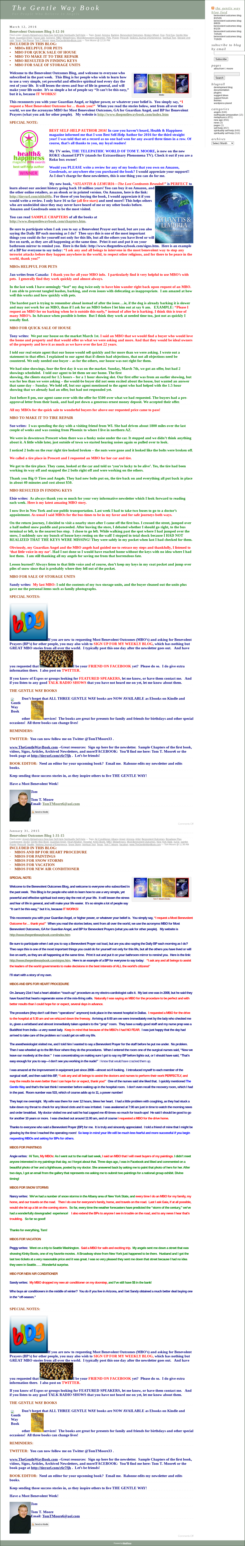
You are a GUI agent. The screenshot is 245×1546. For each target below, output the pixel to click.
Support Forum (221, 98)
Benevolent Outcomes (131, 35)
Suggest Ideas (221, 95)
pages (217, 125)
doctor (26, 842)
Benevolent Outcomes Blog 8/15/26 (227, 16)
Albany (114, 839)
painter (184, 842)
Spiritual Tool (169, 38)
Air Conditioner (102, 839)
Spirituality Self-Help (74, 35)
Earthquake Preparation (226, 115)
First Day (170, 35)
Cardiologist (16, 842)
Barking (115, 35)
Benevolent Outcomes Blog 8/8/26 (227, 22)
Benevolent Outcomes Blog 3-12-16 (37, 31)
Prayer (115, 38)
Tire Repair (28, 40)
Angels (26, 35)
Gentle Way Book (40, 842)
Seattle (30, 844)
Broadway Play (173, 839)
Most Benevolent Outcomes (91, 38)
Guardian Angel (24, 38)
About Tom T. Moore (223, 68)
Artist (137, 839)
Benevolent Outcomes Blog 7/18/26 (227, 38)
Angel (98, 35)
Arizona (106, 35)
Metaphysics (36, 35)
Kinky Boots (99, 842)
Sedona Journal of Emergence (145, 38)
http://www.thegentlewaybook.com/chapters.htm (47, 221)
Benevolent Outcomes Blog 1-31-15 (37, 835)
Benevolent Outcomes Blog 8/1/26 (227, 27)
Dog (162, 35)
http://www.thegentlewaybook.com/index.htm (133, 114)
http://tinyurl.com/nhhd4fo (31, 196)
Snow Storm (74, 844)
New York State (164, 842)
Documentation (221, 90)
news (216, 122)
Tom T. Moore (42, 40)
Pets (108, 38)
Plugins (217, 92)
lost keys (50, 38)
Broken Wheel (151, 35)
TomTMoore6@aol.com (61, 804)
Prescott (124, 38)
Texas (18, 40)
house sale (39, 38)
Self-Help (59, 35)
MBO (58, 38)
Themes (217, 100)
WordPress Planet (223, 103)
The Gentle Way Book (56, 8)
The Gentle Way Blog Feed (226, 10)
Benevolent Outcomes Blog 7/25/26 (227, 32)
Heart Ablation (74, 842)
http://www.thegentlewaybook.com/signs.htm (40, 960)
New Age (48, 35)
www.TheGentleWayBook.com (66, 40)
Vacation (123, 844)
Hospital (87, 842)
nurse (177, 842)
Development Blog (223, 87)
